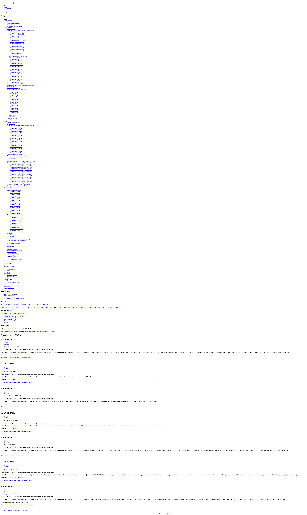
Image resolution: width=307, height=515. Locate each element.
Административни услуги (9, 20)
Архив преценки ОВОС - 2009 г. (16, 80)
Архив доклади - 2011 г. (15, 211)
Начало (5, 19)
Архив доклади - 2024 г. (15, 193)
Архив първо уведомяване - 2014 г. (17, 47)
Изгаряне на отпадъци (11, 252)
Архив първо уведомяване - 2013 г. (17, 49)
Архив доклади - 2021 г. (15, 197)
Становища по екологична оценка (13, 88)
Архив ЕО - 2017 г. (14, 102)
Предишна (11, 510)
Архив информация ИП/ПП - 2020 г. (17, 39)
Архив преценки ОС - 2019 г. (16, 135)
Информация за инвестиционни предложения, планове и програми (20, 30)
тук (4, 357)
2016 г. (82, 307)
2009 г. (112, 307)
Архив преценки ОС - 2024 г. (16, 128)
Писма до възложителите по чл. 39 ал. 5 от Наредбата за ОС (19, 184)
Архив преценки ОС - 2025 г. (16, 126)
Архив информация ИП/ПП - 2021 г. (17, 37)
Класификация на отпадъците (13, 253)
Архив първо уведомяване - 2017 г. (17, 43)
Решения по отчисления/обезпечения (14, 250)
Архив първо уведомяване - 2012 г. (17, 52)
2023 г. (17, 307)
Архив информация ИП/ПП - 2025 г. (17, 32)
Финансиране (6, 278)
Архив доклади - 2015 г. (15, 206)
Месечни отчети (10, 233)
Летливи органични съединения (13, 243)
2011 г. (103, 307)
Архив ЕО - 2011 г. (14, 111)
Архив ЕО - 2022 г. (14, 95)
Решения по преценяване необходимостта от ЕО (16, 89)
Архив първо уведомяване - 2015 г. (17, 46)
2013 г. (95, 307)
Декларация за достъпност (9, 288)
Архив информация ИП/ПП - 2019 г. (17, 40)
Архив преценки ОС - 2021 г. (16, 132)
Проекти (5, 283)
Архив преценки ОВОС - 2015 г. (16, 72)
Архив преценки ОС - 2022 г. (16, 131)
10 (20, 510)
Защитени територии (11, 124)
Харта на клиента (10, 21)
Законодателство (7, 273)
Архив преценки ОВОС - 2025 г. (16, 57)
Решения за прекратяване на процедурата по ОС (16, 155)
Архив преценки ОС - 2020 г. (16, 134)
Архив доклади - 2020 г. (15, 198)
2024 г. (6, 307)
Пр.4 (14, 307)
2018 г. (73, 307)
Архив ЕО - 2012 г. (14, 109)
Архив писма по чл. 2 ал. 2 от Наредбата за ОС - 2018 (21, 174)
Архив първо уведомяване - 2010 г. (17, 53)
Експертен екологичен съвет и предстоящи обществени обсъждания (20, 85)
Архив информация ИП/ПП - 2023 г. (17, 34)
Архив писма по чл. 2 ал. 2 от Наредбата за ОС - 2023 (21, 167)
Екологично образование (9, 285)
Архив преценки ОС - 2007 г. (16, 152)
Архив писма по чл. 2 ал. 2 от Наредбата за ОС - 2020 (21, 171)
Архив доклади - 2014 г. (15, 207)
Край (27, 510)
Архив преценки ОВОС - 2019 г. (16, 66)
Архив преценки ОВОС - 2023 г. (16, 60)
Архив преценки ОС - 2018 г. (16, 137)
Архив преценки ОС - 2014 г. (16, 142)
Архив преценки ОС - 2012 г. (16, 145)
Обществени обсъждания (12, 160)
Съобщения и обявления (12, 118)
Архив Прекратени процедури (16, 116)
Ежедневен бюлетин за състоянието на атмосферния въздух (19, 239)
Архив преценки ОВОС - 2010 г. (16, 79)
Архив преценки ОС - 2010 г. (16, 148)
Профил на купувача (8, 279)
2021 (39, 307)
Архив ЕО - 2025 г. (14, 91)
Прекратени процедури (11, 115)
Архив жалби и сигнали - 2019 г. (16, 219)
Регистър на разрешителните (12, 255)
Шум (5, 265)
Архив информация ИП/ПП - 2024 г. (17, 33)
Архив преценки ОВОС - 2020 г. (16, 65)
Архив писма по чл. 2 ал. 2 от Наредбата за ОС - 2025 (21, 164)
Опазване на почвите (8, 263)
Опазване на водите (8, 244)
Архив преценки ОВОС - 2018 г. (16, 67)
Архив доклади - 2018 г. (15, 201)
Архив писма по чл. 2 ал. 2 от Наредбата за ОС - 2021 (21, 170)
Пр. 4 (25, 307)
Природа (5, 121)
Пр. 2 (32, 307)
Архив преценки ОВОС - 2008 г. (16, 82)
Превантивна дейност (8, 27)
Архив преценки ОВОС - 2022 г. (16, 62)
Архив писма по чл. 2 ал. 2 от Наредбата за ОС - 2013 (21, 181)
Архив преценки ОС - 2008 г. (16, 151)
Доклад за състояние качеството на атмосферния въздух (18, 242)
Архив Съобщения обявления (16, 119)
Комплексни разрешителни (9, 260)
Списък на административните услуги (14, 23)
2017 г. (78, 307)
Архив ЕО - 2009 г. (14, 114)
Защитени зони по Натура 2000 (13, 122)
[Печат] (6, 342)
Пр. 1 (42, 307)
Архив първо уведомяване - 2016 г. (17, 44)
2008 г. (116, 307)
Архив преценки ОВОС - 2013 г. (16, 75)
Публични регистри (11, 29)
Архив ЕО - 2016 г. (14, 103)
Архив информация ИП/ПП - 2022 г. (17, 36)
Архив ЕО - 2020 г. (14, 98)
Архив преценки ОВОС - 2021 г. (16, 63)
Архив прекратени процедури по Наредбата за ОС (20, 157)
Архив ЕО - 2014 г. (14, 106)
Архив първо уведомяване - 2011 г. (17, 50)
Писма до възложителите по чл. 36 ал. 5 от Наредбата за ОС (19, 185)
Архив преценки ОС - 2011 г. (16, 147)
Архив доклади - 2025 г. (15, 191)
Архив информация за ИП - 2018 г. (17, 42)
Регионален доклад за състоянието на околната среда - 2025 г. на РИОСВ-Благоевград (24, 304)
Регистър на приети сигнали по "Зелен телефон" (16, 214)
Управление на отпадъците (9, 247)
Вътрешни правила (11, 280)
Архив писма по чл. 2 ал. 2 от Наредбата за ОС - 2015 (21, 178)
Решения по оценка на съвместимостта (14, 154)
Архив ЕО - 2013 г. (14, 108)
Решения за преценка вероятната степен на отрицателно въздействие (20, 125)
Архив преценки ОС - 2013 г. (16, 144)
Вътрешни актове (10, 276)
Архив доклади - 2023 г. (15, 194)
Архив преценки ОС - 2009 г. (16, 149)
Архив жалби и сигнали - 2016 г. (16, 223)
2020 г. (51, 307)
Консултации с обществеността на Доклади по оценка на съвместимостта (21, 161)
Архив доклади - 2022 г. (15, 196)
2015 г (86, 307)
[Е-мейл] (6, 344)
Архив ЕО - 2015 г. (14, 105)
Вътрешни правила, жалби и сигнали (14, 26)
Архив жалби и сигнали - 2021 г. (16, 216)
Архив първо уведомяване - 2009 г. (17, 55)
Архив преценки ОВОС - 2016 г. (16, 70)
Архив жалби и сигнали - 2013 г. (16, 227)
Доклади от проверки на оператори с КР (15, 262)
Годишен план (10, 188)
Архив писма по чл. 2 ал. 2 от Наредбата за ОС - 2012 (21, 183)
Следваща (23, 510)
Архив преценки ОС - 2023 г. (16, 129)
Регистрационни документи (12, 256)
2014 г (90, 307)
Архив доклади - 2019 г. (15, 200)
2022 (28, 307)
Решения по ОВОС (11, 86)
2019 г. (62, 307)
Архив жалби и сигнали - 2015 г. (16, 224)
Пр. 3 (10, 307)
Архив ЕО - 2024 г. (14, 92)
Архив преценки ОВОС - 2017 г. (16, 69)
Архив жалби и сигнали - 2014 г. (16, 226)
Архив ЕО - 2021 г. (14, 96)
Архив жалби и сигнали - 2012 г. (16, 229)
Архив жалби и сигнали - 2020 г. (16, 217)
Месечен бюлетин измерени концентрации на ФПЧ (17, 240)
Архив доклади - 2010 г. (15, 213)
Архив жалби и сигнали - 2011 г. (16, 230)
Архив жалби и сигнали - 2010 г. (16, 231)
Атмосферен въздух (8, 237)
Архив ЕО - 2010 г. (14, 112)
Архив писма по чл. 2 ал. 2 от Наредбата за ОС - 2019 (21, 173)
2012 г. (99, 307)
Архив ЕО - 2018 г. (14, 101)
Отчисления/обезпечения (12, 249)
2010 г (107, 307)
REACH (8, 270)
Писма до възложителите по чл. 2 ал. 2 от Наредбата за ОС (19, 162)
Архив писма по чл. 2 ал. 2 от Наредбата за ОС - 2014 (21, 180)
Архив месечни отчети (14, 234)
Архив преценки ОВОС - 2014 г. (16, 73)
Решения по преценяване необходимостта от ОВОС (17, 56)
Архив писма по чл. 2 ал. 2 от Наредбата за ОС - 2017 (21, 175)
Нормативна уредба (11, 269)
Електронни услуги (11, 24)
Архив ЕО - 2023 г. (14, 93)
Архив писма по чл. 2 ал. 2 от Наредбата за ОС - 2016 (21, 177)
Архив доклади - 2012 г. (15, 210)
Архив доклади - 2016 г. (15, 204)
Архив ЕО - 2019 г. (14, 99)
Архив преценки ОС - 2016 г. (16, 139)
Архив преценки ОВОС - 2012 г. (16, 76)
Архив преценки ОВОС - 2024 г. (16, 59)
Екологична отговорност (9, 266)
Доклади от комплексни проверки (14, 190)
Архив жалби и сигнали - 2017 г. (16, 221)
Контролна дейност (7, 187)
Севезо (8, 272)
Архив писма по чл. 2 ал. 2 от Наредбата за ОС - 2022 (21, 168)
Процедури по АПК (11, 158)
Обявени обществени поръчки (13, 282)
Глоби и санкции (10, 236)
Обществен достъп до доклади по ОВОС (15, 83)
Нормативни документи (12, 275)
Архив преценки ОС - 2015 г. (16, 141)
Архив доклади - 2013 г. (15, 208)
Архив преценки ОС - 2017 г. (16, 138)
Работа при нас (7, 286)
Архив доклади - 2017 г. (15, 203)
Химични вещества (8, 267)
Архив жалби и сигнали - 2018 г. (16, 220)
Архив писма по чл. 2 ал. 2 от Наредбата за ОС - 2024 (21, 165)
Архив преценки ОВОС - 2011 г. (16, 78)
